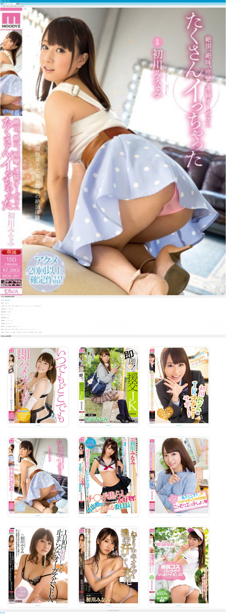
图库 (5, 1)
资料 (2, 1)
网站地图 (2, 613)
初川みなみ (8, 300)
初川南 (12, 6)
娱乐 (8, 6)
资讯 (8, 1)
